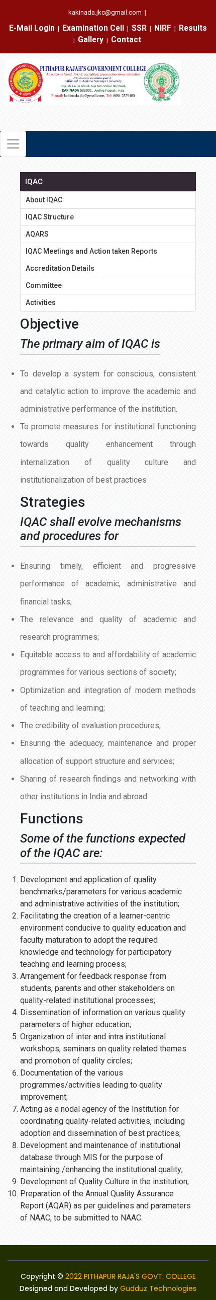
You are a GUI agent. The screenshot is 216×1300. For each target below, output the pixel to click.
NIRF (162, 28)
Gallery (90, 39)
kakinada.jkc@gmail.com (105, 12)
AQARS (37, 234)
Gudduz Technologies (158, 1288)
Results (193, 28)
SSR (139, 28)
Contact (126, 39)
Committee (44, 285)
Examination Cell (93, 28)
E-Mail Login (32, 28)
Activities (41, 302)
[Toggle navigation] (13, 144)
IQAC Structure (50, 217)
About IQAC (44, 200)
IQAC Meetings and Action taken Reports (91, 251)
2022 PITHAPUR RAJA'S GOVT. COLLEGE (130, 1276)
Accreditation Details (60, 268)
